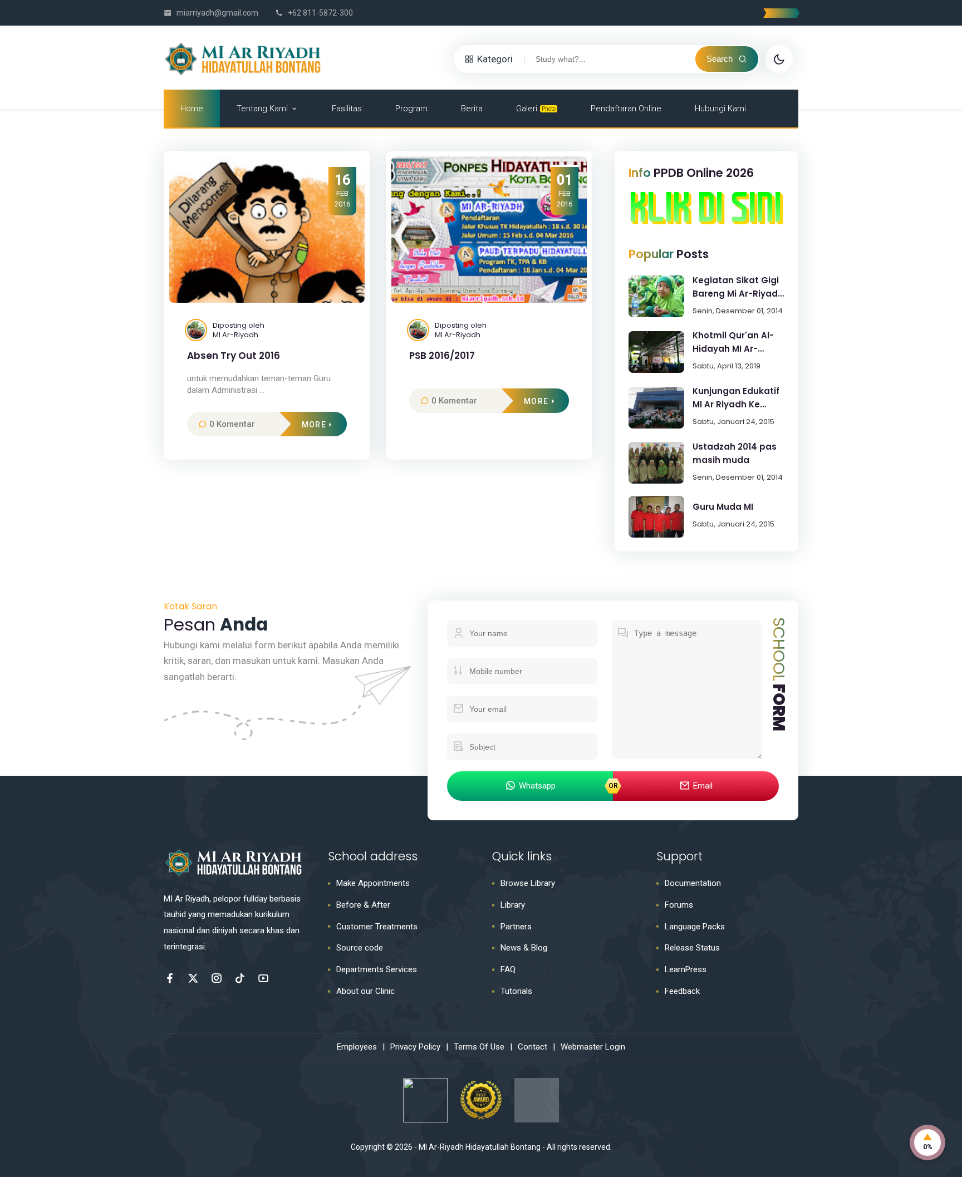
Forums (679, 905)
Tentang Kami (262, 109)
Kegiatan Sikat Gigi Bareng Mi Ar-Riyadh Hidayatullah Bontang (738, 287)
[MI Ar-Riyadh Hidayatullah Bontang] (244, 57)
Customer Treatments (377, 927)
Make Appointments (373, 883)
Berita (472, 109)
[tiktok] (240, 978)
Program (411, 109)
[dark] (779, 59)
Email (703, 786)
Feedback (682, 991)
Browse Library (527, 883)
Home (191, 109)
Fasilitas (347, 109)
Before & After (363, 905)
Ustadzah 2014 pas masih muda (735, 453)
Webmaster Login (593, 1047)
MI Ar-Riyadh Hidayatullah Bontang (480, 1146)
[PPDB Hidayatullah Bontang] (706, 220)
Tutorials (516, 991)
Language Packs (695, 927)
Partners (516, 927)
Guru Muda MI (723, 507)
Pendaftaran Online (626, 109)
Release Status (692, 948)
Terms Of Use (479, 1047)
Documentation (693, 883)
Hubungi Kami (720, 109)
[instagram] (216, 978)
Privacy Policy (415, 1047)
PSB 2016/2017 (442, 355)
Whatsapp (537, 786)
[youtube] (263, 978)
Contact (532, 1047)
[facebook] (170, 978)
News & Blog (523, 948)
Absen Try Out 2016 (233, 355)
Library (512, 905)
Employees (357, 1047)
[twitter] (193, 978)
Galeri (536, 109)
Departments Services (376, 969)
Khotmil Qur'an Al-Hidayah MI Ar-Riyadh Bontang (733, 342)
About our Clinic (365, 991)
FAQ (508, 969)
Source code (359, 948)
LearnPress (685, 969)
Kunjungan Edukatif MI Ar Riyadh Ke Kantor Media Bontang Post (736, 398)
